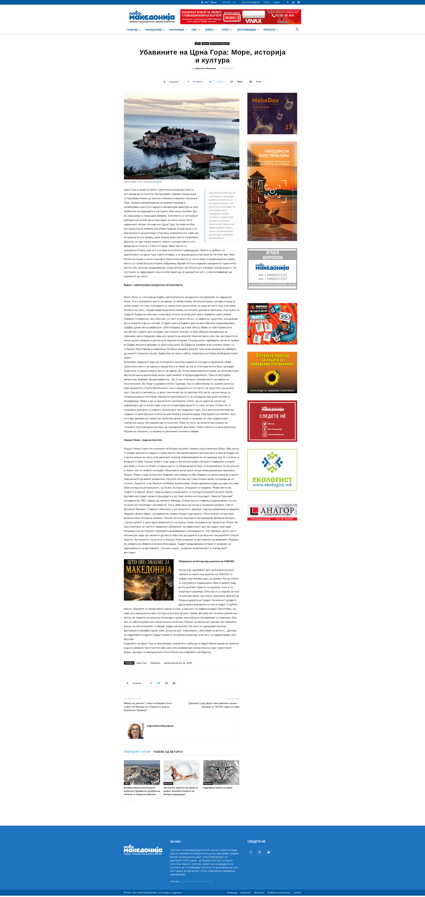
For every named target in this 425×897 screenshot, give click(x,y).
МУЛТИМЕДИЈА (246, 29)
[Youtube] (298, 2)
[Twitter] (158, 683)
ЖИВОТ (209, 29)
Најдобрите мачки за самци (217, 787)
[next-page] (131, 801)
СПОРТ (226, 29)
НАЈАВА (276, 2)
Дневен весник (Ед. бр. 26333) (178, 663)
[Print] (173, 683)
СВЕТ (195, 29)
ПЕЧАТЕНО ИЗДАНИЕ (250, 2)
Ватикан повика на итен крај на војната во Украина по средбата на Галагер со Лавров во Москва (142, 791)
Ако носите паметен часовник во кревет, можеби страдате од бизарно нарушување (181, 791)
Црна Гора (142, 663)
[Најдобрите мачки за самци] (221, 772)
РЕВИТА (266, 2)
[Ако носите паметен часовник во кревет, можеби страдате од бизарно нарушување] (182, 772)
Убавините (155, 663)
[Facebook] (287, 2)
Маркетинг (245, 892)
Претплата (259, 892)
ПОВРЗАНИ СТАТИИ (137, 751)
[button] (297, 30)
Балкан (205, 43)
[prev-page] (126, 801)
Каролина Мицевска (205, 68)
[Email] (166, 683)
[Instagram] (293, 2)
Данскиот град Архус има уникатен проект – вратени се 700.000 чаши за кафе (213, 705)
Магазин (168, 783)
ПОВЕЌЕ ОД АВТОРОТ (168, 751)
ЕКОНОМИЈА (177, 29)
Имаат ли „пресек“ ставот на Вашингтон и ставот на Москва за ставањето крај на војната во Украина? (147, 707)
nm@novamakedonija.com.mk (197, 881)
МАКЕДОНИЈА (154, 29)
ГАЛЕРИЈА (132, 29)
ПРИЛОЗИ (269, 29)
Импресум (232, 892)
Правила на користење (278, 892)
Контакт (297, 892)
